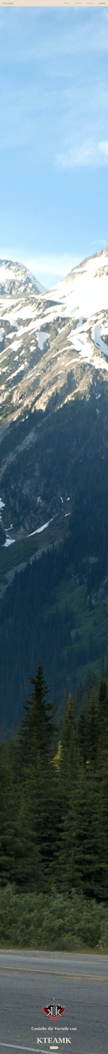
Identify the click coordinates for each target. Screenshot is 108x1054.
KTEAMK (8, 3)
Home (66, 3)
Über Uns (90, 3)
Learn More (54, 1047)
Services (78, 3)
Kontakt (102, 3)
